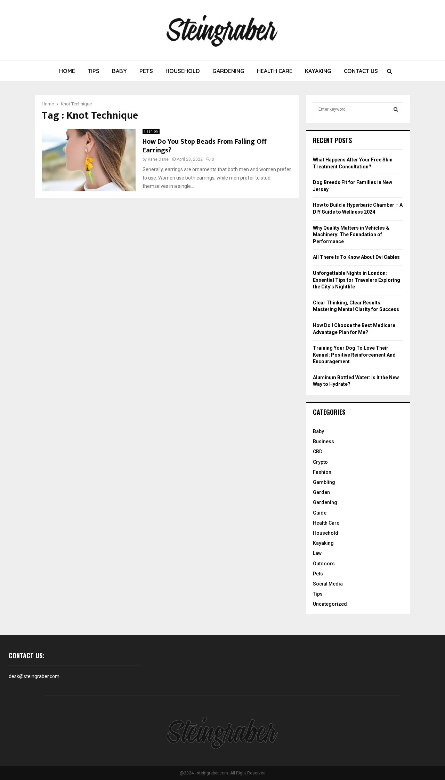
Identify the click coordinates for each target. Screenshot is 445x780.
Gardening (228, 70)
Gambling (324, 482)
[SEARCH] (395, 109)
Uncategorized (330, 604)
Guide (319, 513)
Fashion (151, 131)
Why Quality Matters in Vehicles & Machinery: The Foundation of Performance (351, 234)
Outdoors (324, 563)
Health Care (274, 70)
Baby (119, 70)
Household (182, 70)
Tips (93, 70)
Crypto (320, 462)
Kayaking (318, 70)
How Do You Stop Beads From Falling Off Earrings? (204, 146)
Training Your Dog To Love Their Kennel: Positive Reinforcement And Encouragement (354, 354)
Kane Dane (158, 159)
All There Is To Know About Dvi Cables (356, 257)
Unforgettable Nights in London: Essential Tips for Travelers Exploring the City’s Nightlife (356, 279)
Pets (146, 70)
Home (67, 70)
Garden (321, 492)
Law (317, 553)
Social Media (328, 584)
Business (323, 441)
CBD (317, 451)
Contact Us (361, 70)
